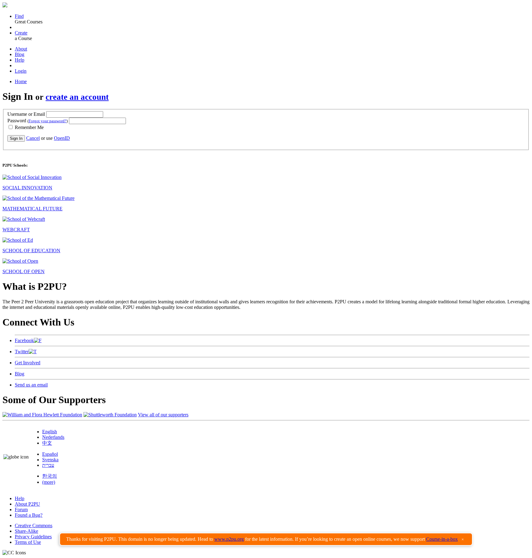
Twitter (22, 351)
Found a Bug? (28, 515)
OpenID (62, 138)
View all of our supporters (163, 414)
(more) (48, 482)
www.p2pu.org (229, 539)
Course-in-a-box (442, 539)
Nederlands (53, 437)
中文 (47, 443)
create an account (77, 97)
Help (19, 60)
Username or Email (26, 114)
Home (21, 81)
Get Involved (27, 362)
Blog (19, 54)
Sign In (16, 138)
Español (50, 454)
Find (19, 16)
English (49, 431)
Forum (21, 509)
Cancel (33, 138)
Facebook (24, 340)
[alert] (266, 539)
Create (21, 32)
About (21, 48)
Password (37, 120)
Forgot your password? (47, 121)
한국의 (49, 476)
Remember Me (29, 127)
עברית (48, 465)
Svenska (50, 459)
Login (20, 71)
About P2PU (27, 504)
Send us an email (31, 384)
